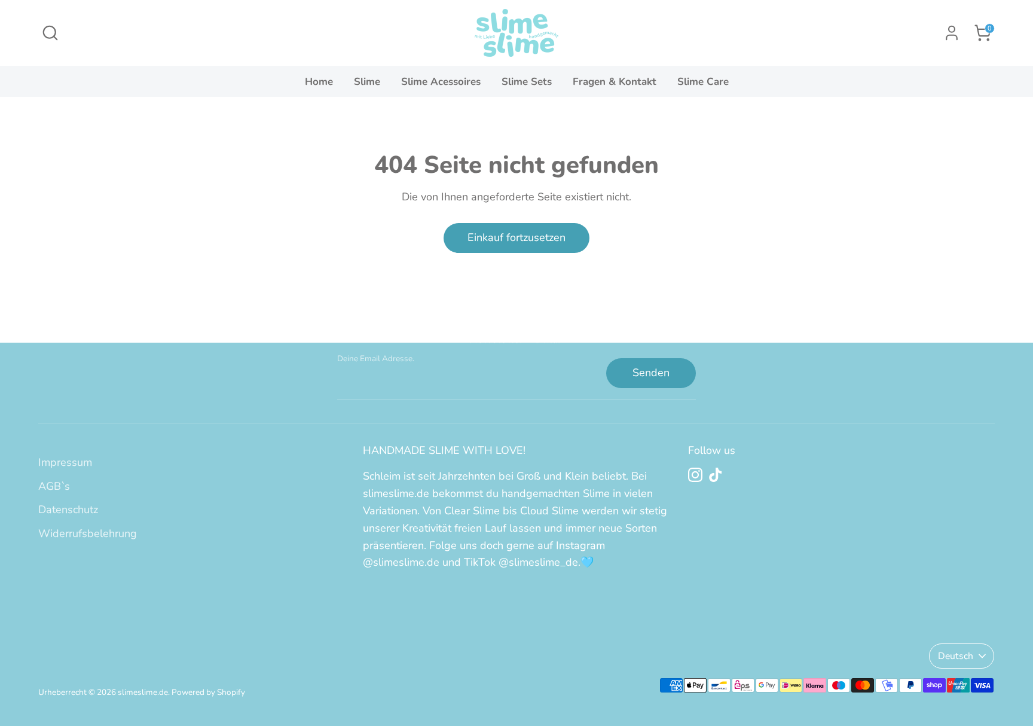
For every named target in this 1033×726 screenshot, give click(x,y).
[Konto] (952, 33)
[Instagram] (695, 475)
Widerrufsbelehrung (87, 533)
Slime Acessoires (441, 82)
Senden (651, 372)
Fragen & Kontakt (614, 82)
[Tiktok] (715, 475)
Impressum (65, 462)
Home (319, 82)
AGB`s (54, 486)
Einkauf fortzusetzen (516, 237)
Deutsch (955, 656)
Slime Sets (527, 82)
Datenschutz (68, 509)
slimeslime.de (143, 692)
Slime (367, 82)
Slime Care (703, 82)
